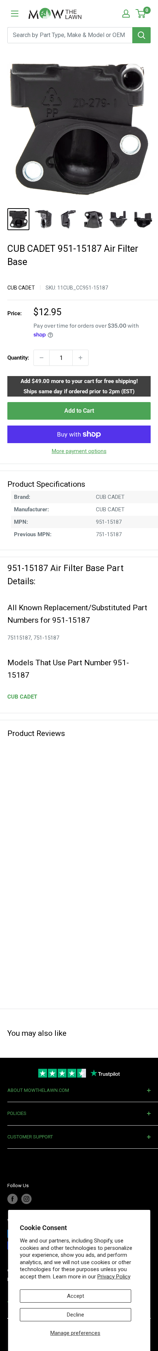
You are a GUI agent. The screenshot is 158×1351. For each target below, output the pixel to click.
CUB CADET (21, 288)
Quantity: (18, 357)
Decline (75, 1314)
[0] (141, 13)
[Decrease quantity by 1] (41, 357)
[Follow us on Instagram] (26, 1199)
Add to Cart (79, 410)
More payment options (79, 451)
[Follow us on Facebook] (12, 1199)
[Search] (141, 35)
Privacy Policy (113, 1276)
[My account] (126, 14)
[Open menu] (14, 13)
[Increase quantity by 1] (80, 357)
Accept (75, 1296)
